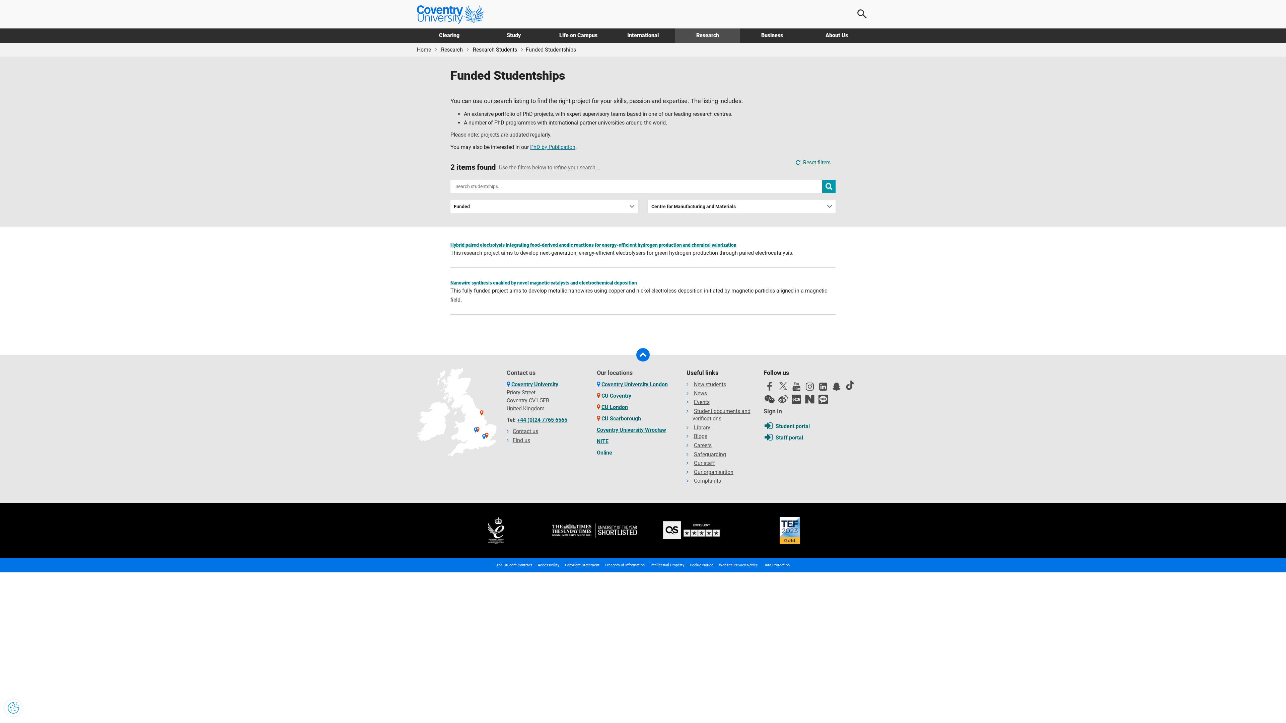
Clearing (449, 35)
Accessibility (548, 565)
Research (707, 35)
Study (514, 35)
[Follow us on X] (783, 386)
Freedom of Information (625, 565)
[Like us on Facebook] (770, 388)
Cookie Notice (701, 565)
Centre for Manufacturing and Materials (693, 206)
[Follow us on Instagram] (810, 388)
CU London (614, 407)
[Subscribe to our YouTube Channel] (796, 388)
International (643, 35)
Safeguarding (710, 454)
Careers (703, 445)
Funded (462, 206)
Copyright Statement (582, 565)
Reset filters (816, 162)
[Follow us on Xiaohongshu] (796, 399)
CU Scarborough (621, 418)
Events (702, 402)
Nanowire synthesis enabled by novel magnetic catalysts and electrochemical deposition (543, 283)
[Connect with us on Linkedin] (823, 388)
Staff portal (789, 437)
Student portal (793, 426)
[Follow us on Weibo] (783, 399)
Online (604, 453)
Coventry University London (634, 384)
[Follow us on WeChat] (770, 399)
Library (702, 427)
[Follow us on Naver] (810, 399)
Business (772, 35)
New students (710, 384)
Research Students (495, 50)
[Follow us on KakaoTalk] (823, 399)
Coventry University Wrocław (631, 430)
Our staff (704, 463)
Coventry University (534, 384)
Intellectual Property (667, 565)
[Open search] (862, 14)
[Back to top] (643, 355)
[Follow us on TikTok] (850, 385)
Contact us (525, 431)
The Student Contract (514, 565)
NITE (603, 441)
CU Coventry (616, 396)
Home (424, 50)
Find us (521, 440)
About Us (837, 35)
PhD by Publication (552, 147)
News (700, 393)
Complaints (707, 481)
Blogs (700, 436)
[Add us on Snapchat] (837, 388)
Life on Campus (578, 35)
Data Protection (777, 565)
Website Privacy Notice (738, 565)
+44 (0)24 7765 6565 (542, 420)
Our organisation (713, 472)
